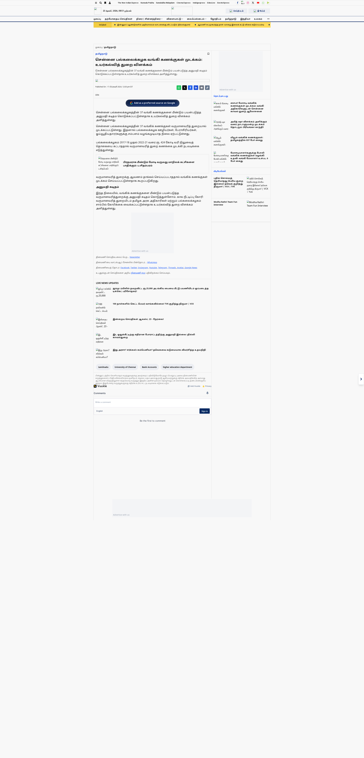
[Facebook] (237, 2)
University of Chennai (125, 367)
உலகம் (258, 19)
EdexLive (211, 3)
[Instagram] (248, 2)
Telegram (162, 267)
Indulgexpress (199, 3)
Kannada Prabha (147, 3)
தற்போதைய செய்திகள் (118, 19)
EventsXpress (223, 3)
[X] (253, 2)
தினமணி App (138, 272)
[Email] (201, 87)
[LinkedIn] (196, 87)
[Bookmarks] (105, 3)
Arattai (180, 267)
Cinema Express (184, 3)
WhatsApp (152, 262)
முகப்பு (97, 19)
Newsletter (135, 257)
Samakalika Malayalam (165, 3)
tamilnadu (103, 367)
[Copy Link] (207, 87)
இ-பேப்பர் (261, 11)
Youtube (153, 267)
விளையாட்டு (174, 19)
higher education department (177, 367)
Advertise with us (140, 251)
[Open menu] (96, 2)
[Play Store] (268, 2)
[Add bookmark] (208, 54)
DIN (97, 94)
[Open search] (100, 3)
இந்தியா (245, 19)
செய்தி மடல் (238, 11)
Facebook (125, 267)
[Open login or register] (109, 3)
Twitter (134, 267)
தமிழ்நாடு (230, 19)
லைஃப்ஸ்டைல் (195, 19)
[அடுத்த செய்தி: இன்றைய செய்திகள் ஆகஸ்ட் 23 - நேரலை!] (361, 379)
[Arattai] (242, 2)
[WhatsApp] (263, 2)
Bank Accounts (149, 367)
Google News (191, 267)
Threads (172, 267)
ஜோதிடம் (215, 19)
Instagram (143, 267)
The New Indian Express (128, 3)
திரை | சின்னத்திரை (148, 19)
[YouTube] (258, 2)
